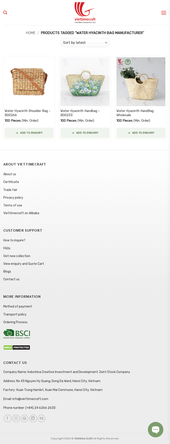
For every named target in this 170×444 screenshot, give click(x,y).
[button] (164, 13)
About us (9, 174)
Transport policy (15, 314)
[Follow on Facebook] (8, 418)
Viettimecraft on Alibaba (21, 213)
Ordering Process (15, 322)
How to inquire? (14, 240)
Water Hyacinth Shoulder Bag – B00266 (27, 113)
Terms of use (12, 205)
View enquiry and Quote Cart (23, 264)
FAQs (6, 248)
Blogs (7, 271)
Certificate (11, 182)
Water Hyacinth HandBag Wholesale (135, 113)
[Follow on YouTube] (41, 418)
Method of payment (17, 306)
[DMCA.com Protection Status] (16, 347)
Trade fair (10, 190)
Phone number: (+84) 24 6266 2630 (29, 408)
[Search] (5, 12)
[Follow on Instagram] (16, 418)
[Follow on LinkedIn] (33, 418)
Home (30, 33)
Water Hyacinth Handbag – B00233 (80, 113)
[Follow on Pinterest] (24, 418)
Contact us (11, 279)
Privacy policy (13, 198)
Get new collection (16, 256)
